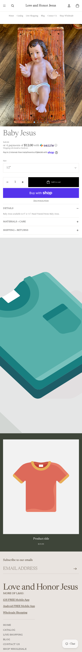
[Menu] (4, 5)
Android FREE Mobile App (19, 606)
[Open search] (12, 6)
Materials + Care (14, 222)
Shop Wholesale (66, 16)
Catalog (20, 16)
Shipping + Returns (15, 230)
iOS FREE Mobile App (16, 600)
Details (8, 208)
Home (11, 16)
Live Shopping (32, 16)
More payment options (41, 200)
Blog (43, 16)
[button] (41, 145)
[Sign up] (75, 568)
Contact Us (52, 16)
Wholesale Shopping (15, 612)
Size (4, 161)
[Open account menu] (69, 6)
